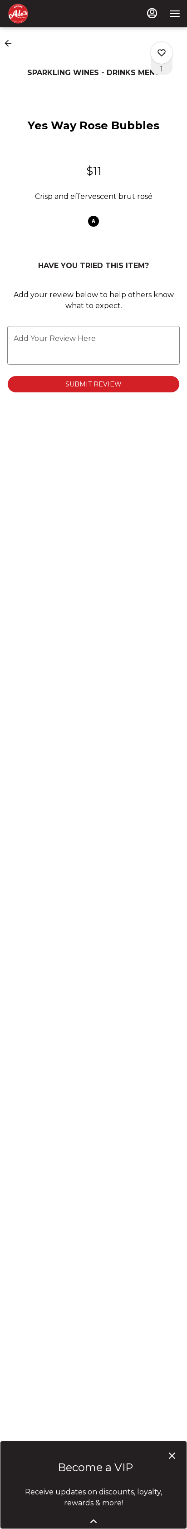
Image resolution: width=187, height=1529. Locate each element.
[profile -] (152, 13)
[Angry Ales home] (48, 13)
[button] (11, 43)
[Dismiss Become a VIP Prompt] (172, 1456)
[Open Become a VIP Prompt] (93, 1521)
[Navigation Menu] (175, 13)
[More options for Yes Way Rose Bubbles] (161, 53)
